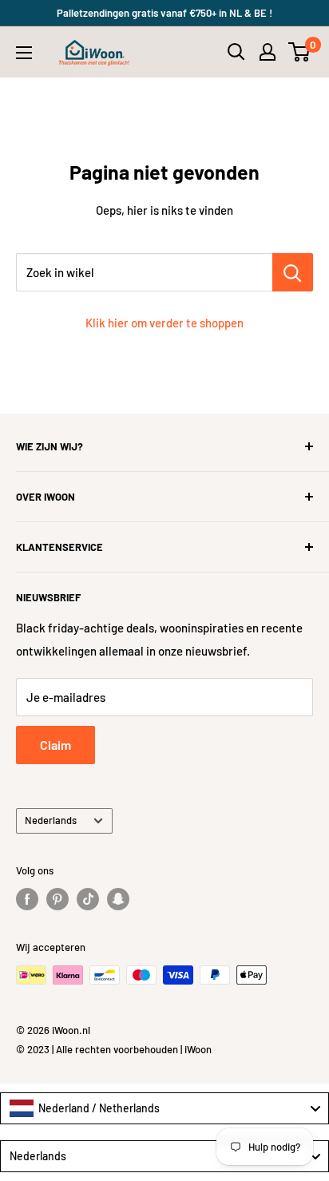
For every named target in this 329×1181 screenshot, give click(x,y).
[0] (300, 51)
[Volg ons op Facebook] (27, 899)
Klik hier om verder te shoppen (164, 322)
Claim (55, 744)
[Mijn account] (267, 52)
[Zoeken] (236, 52)
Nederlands (51, 820)
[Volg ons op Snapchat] (118, 899)
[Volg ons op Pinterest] (57, 899)
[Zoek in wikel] (292, 272)
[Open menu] (24, 52)
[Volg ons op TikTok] (88, 899)
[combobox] (164, 1108)
